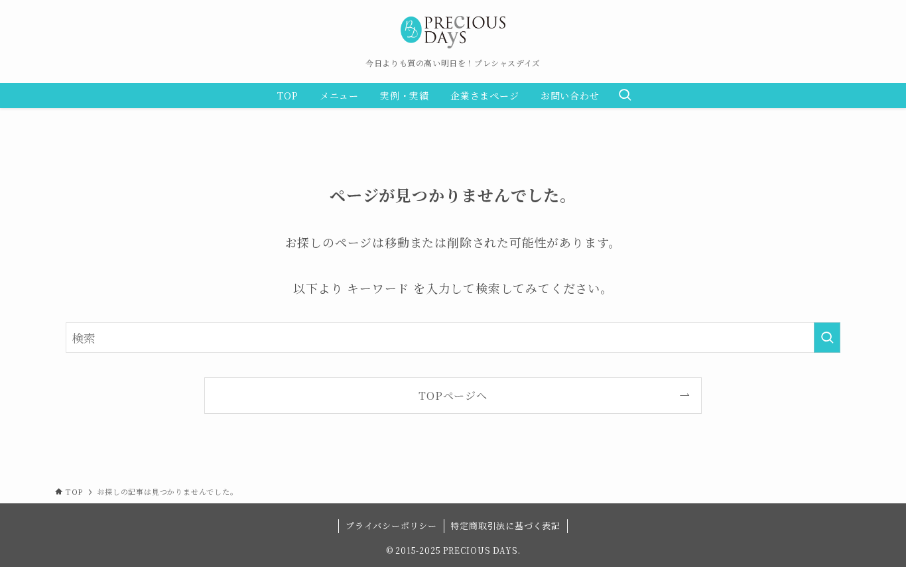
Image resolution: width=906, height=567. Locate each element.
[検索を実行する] (827, 337)
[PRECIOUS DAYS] (453, 32)
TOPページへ (453, 395)
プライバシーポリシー (391, 525)
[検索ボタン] (624, 95)
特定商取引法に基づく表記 (505, 525)
